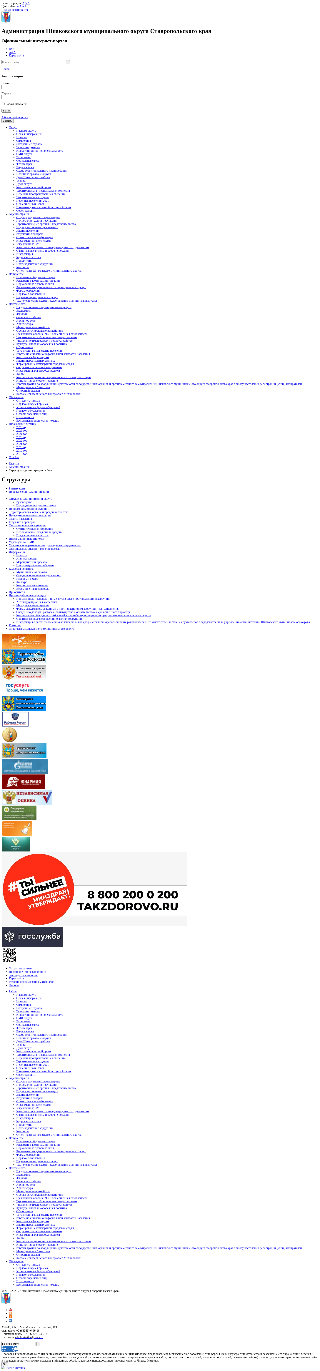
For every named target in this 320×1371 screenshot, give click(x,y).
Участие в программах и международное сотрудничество (52, 247)
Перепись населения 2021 (32, 200)
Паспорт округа (26, 130)
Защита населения (27, 230)
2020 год (21, 447)
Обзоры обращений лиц (31, 413)
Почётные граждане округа (33, 174)
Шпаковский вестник (22, 423)
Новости (21, 555)
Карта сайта (16, 55)
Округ (13, 127)
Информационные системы (33, 240)
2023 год (21, 437)
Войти (5, 69)
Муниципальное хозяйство (33, 327)
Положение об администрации (35, 277)
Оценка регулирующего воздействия (39, 330)
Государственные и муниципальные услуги (43, 307)
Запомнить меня (16, 104)
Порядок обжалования (30, 293)
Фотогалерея (24, 164)
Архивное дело (26, 320)
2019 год (21, 450)
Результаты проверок (29, 234)
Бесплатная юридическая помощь (37, 420)
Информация (24, 254)
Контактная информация (32, 585)
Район (13, 991)
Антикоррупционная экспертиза (36, 602)
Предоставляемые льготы (32, 535)
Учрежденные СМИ (29, 244)
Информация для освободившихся (38, 370)
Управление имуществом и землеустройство (44, 340)
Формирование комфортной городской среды (45, 363)
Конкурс (21, 582)
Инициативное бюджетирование (37, 380)
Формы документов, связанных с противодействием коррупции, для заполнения (67, 608)
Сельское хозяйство (28, 317)
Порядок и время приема (32, 403)
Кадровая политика (28, 257)
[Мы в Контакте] (10, 1320)
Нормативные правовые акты (35, 283)
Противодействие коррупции (35, 263)
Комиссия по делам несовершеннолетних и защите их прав (53, 377)
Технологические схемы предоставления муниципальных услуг (56, 300)
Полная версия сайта (14, 9)
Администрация (19, 214)
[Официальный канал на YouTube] (10, 1309)
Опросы (14, 985)
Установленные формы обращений (38, 407)
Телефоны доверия (28, 147)
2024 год (21, 433)
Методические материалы (32, 605)
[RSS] (10, 1313)
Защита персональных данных (35, 360)
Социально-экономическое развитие (39, 367)
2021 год (21, 443)
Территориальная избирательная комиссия (43, 190)
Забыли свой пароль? (14, 117)
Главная (14, 463)
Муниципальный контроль (33, 387)
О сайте (14, 457)
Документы (16, 273)
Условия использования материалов (31, 981)
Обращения (16, 397)
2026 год (21, 427)
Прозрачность (25, 417)
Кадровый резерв (27, 578)
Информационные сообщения (35, 565)
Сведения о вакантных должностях (38, 575)
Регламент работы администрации (38, 280)
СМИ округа (24, 154)
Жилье (20, 373)
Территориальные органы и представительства (46, 224)
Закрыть (7, 120)
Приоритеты (24, 260)
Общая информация (28, 134)
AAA (12, 52)
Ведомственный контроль (32, 588)
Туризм (21, 180)
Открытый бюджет (28, 390)
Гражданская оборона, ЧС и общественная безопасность (51, 333)
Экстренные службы (29, 144)
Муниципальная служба (31, 572)
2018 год (21, 453)
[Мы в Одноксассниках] (10, 1317)
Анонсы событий (27, 558)
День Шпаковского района (33, 177)
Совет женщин (25, 210)
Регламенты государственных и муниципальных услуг (51, 287)
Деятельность (17, 303)
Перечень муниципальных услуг (37, 297)
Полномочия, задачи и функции (36, 220)
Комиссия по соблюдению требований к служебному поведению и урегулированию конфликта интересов (83, 615)
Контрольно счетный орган (33, 187)
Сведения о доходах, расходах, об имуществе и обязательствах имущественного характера (73, 612)
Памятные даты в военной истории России (43, 207)
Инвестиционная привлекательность (39, 150)
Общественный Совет (30, 204)
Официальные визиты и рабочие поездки (42, 250)
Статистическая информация (34, 237)
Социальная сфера (27, 160)
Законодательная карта (23, 975)
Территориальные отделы (32, 197)
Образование (24, 347)
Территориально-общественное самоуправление (46, 337)
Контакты (22, 267)
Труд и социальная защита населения (39, 350)
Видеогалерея (25, 167)
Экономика (23, 157)
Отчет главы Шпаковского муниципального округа (48, 270)
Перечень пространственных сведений (41, 194)
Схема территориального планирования (41, 170)
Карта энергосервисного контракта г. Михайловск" (48, 393)
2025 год (21, 430)
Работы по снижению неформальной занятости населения (53, 353)
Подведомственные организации (37, 227)
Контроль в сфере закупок (32, 357)
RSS (11, 48)
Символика (23, 140)
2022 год (21, 440)
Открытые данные (20, 968)
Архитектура (24, 323)
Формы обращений (28, 290)
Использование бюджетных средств (39, 532)
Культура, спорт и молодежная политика (42, 343)
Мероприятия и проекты (31, 562)
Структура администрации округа (38, 217)
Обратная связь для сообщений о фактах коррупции (49, 618)
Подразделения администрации (29, 491)
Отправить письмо (28, 400)
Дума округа (24, 184)
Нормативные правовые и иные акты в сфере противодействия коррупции (63, 598)
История (21, 137)
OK (4, 1364)
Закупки (21, 313)
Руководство (17, 488)
